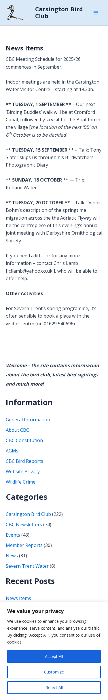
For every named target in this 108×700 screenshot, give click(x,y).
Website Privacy (23, 471)
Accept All (54, 656)
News (12, 555)
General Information (28, 419)
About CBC (17, 430)
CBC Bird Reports (24, 461)
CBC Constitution (24, 440)
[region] (54, 650)
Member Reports (24, 545)
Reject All (54, 687)
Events (13, 535)
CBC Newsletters (24, 524)
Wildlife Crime (20, 482)
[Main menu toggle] (96, 12)
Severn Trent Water (27, 566)
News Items (24, 48)
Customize (54, 672)
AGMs (12, 451)
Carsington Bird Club (59, 12)
